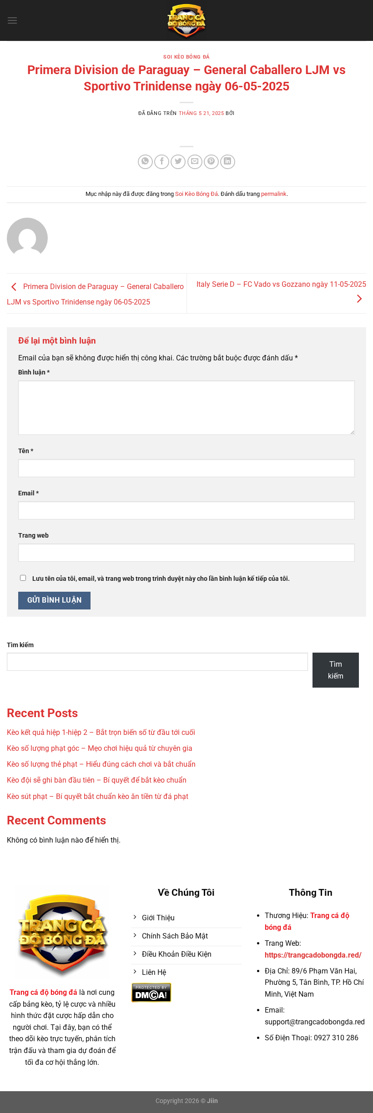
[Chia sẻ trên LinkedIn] (227, 162)
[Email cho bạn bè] (194, 162)
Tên (25, 451)
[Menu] (12, 20)
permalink (274, 193)
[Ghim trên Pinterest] (211, 162)
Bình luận (34, 372)
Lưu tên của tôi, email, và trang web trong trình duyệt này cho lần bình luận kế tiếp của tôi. (161, 579)
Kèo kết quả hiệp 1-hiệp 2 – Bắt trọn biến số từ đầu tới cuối (101, 732)
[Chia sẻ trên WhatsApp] (145, 162)
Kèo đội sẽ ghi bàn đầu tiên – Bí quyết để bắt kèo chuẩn (96, 780)
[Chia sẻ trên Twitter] (178, 162)
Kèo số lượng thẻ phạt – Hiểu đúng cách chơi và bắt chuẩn (101, 764)
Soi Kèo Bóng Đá (186, 57)
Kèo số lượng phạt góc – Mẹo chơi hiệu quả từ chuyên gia (99, 748)
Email (28, 493)
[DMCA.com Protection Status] (151, 992)
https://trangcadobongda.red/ (313, 955)
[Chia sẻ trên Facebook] (161, 162)
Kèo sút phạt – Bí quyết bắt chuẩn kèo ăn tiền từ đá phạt (97, 796)
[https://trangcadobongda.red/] (186, 20)
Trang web (33, 535)
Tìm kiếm (20, 645)
